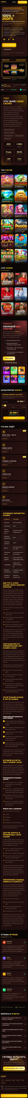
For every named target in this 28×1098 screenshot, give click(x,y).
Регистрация (22, 2)
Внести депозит (13, 417)
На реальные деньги (11, 362)
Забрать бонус (8, 45)
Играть (23, 1093)
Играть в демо (9, 358)
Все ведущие (5, 270)
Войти (14, 2)
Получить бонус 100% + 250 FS (14, 1068)
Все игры (4, 172)
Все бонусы (7, 49)
